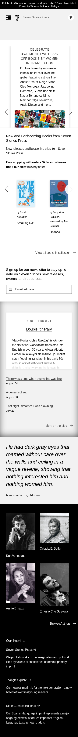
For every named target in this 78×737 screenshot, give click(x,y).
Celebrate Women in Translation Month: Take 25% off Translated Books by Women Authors (39, 5)
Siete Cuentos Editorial (21, 705)
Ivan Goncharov (16, 495)
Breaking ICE (25, 223)
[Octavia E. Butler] (54, 542)
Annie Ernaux (15, 608)
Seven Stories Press (36, 17)
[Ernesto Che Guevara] (54, 605)
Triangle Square (16, 680)
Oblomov (35, 495)
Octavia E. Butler (50, 548)
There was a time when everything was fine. (34, 378)
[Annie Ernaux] (20, 602)
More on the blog (56, 425)
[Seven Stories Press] (17, 18)
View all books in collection (52, 252)
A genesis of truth (17, 392)
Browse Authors (60, 623)
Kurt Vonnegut (15, 555)
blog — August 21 (39, 320)
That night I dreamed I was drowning (29, 406)
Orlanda (55, 232)
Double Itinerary (39, 329)
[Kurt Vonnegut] (20, 549)
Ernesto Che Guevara (54, 611)
